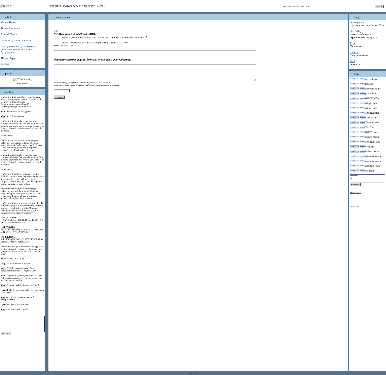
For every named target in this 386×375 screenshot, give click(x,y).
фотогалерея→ (23, 83)
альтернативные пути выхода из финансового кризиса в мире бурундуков (19, 49)
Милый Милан (9, 34)
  (357, 79)
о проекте (88, 6)
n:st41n (354, 52)
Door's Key (356, 31)
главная (55, 6)
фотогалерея (71, 6)
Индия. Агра (8, 58)
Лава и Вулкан (9, 22)
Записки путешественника (16, 40)
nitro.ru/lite (354, 207)
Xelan (353, 43)
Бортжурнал (357, 22)
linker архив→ (355, 193)
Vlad (352, 61)
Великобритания (10, 28)
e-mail (101, 6)
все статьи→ (6, 64)
